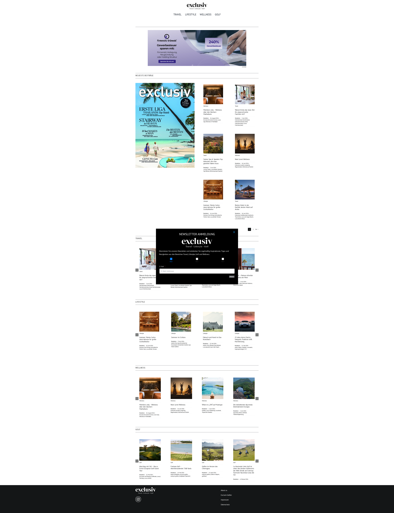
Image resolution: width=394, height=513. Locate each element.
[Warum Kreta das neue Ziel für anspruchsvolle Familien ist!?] (245, 86)
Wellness (205, 106)
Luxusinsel (218, 410)
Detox (240, 413)
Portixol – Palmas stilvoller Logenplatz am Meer (243, 276)
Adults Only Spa (175, 343)
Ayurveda (235, 413)
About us (224, 490)
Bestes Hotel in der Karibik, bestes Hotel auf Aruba (244, 207)
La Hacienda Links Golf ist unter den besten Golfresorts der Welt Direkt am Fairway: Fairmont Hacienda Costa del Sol (243, 470)
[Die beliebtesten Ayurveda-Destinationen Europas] (244, 379)
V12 (246, 349)
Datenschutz (225, 504)
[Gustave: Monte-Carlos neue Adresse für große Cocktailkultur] (213, 181)
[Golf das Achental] (212, 440)
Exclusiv (205, 120)
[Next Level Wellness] (245, 135)
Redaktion (206, 118)
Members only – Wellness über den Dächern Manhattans (212, 112)
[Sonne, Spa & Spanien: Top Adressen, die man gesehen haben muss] (213, 135)
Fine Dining (211, 215)
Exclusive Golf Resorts (145, 476)
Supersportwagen (239, 349)
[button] (137, 270)
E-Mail (161, 266)
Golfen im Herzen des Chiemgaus (210, 467)
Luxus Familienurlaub (241, 124)
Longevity (247, 165)
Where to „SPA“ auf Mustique (212, 405)
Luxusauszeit (206, 347)
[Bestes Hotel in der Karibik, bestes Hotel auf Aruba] (245, 181)
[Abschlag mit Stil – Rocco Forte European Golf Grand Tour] (150, 440)
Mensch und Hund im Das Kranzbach (212, 338)
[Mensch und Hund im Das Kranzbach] (213, 313)
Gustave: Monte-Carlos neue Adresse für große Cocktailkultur (211, 207)
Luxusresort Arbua (240, 219)
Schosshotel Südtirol (182, 345)
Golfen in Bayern (214, 474)
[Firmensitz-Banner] (197, 31)
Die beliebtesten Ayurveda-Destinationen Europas (243, 406)
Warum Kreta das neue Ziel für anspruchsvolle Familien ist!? (245, 112)
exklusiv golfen (175, 476)
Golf (140, 462)
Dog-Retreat (217, 345)
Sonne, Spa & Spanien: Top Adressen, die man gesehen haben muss (213, 161)
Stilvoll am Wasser (238, 285)
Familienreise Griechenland (242, 120)
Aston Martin (238, 347)
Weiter (232, 277)
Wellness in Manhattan (212, 122)
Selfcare (244, 413)
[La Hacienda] (244, 440)
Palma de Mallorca (247, 283)
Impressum (225, 500)
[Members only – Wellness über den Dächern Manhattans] (213, 86)
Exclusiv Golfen (226, 495)
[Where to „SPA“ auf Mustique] (212, 379)
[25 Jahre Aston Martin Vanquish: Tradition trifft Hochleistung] (245, 313)
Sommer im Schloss (178, 337)
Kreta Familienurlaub (241, 122)
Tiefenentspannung (238, 414)
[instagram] (138, 499)
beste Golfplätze (175, 474)
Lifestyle (205, 201)
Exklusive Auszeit (239, 165)
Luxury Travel (207, 169)
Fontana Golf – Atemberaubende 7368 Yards (181, 467)
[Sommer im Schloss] (181, 313)
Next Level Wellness (242, 159)
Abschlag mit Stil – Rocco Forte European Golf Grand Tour (149, 468)
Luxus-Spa (156, 415)
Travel (236, 106)
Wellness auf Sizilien (247, 167)
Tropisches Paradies (207, 412)
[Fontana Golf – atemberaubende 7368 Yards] (181, 440)
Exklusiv (205, 215)
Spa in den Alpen (214, 347)
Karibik (204, 410)
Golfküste (153, 476)
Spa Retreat (206, 171)
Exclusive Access (212, 120)
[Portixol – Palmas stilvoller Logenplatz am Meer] (244, 249)
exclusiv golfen (184, 474)
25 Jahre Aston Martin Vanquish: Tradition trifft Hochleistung (243, 339)
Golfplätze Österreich (184, 476)
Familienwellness (239, 122)
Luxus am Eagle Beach (247, 217)
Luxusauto (249, 347)
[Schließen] (234, 232)
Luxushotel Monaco (215, 217)
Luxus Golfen (147, 478)
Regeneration (238, 167)
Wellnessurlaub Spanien (216, 171)
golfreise (204, 476)
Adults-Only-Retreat (208, 345)
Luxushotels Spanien (216, 169)
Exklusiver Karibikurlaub (241, 215)
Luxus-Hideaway (210, 410)
